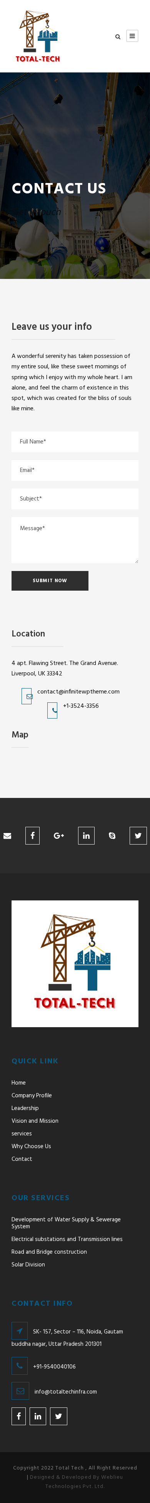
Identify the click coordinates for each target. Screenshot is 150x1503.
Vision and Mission (35, 1121)
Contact (22, 1159)
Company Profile (32, 1095)
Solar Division (28, 1265)
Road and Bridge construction (49, 1252)
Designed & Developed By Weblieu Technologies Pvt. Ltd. (76, 1482)
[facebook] (32, 836)
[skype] (112, 836)
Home (19, 1083)
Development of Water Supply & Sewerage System (66, 1223)
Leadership (25, 1108)
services (22, 1134)
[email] (7, 836)
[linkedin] (86, 836)
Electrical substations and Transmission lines (67, 1239)
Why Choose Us (31, 1146)
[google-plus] (59, 836)
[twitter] (138, 836)
